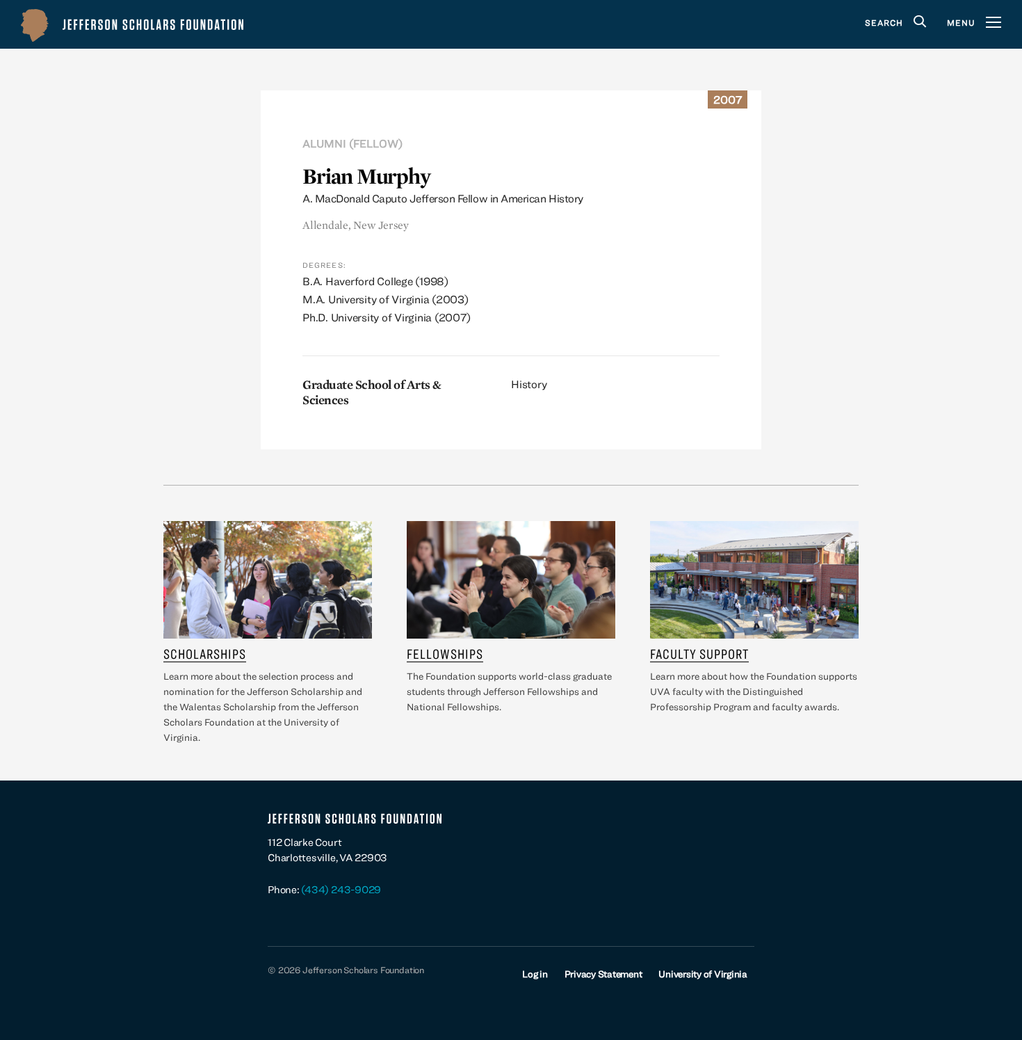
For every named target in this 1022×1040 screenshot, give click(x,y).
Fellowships (445, 654)
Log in (535, 973)
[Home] (132, 24)
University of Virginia (702, 973)
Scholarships (204, 654)
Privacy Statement (603, 973)
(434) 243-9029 (341, 889)
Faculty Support (699, 654)
